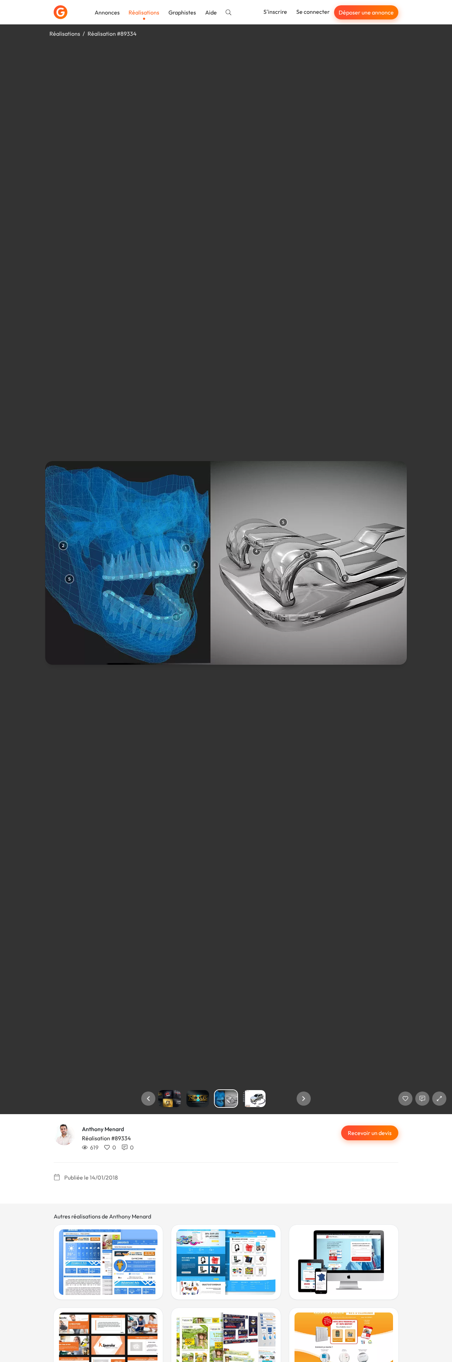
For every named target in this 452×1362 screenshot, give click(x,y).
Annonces (107, 12)
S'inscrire (275, 11)
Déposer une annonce (366, 12)
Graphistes (182, 12)
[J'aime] (405, 1099)
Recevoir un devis (370, 1132)
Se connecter (313, 11)
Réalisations (144, 12)
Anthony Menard (103, 1129)
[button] (148, 1099)
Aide (211, 12)
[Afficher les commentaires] (422, 1099)
